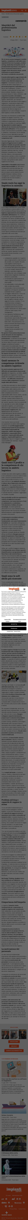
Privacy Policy (17, 631)
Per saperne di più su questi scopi (19, 620)
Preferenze (14, 628)
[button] (24, 589)
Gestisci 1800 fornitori (7, 620)
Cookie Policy (10, 631)
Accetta (14, 624)
